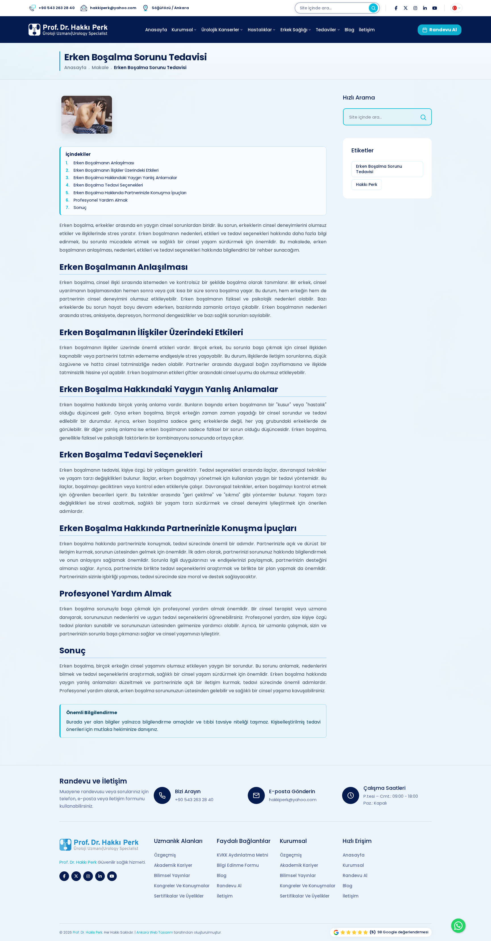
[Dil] (456, 8)
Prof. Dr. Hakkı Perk (87, 932)
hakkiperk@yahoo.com (293, 800)
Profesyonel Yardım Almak (101, 200)
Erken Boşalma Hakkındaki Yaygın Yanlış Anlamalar (125, 178)
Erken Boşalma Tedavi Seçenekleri (108, 185)
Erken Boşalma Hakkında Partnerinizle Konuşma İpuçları (130, 193)
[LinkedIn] (425, 8)
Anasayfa (75, 68)
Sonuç (80, 207)
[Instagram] (415, 8)
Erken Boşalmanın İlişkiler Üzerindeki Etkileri (116, 170)
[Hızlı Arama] (423, 117)
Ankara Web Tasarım (154, 932)
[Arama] (373, 8)
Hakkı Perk (366, 184)
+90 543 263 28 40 (194, 800)
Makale (100, 68)
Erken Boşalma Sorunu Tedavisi (379, 169)
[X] (405, 8)
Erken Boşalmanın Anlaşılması (104, 163)
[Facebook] (396, 8)
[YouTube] (434, 8)
